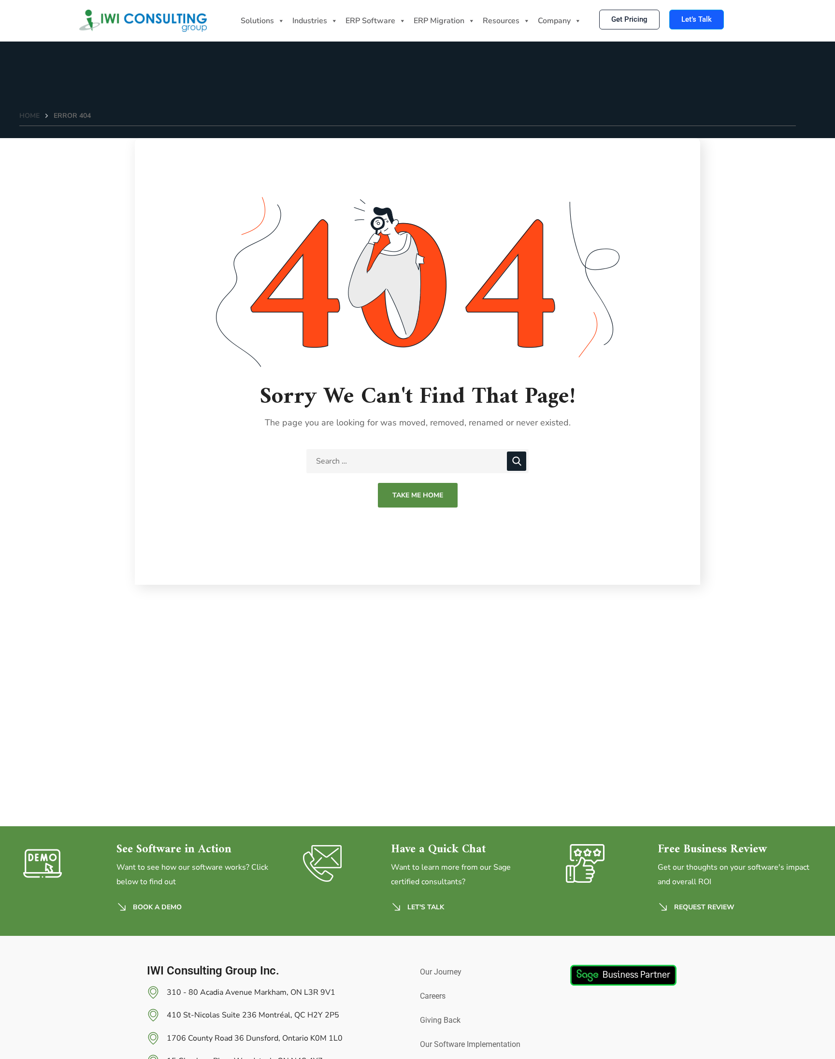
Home (29, 115)
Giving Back (440, 1020)
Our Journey (440, 971)
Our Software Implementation (470, 1044)
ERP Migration (439, 21)
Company (554, 21)
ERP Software (370, 21)
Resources (501, 21)
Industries (309, 21)
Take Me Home (417, 495)
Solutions (257, 21)
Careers (433, 996)
